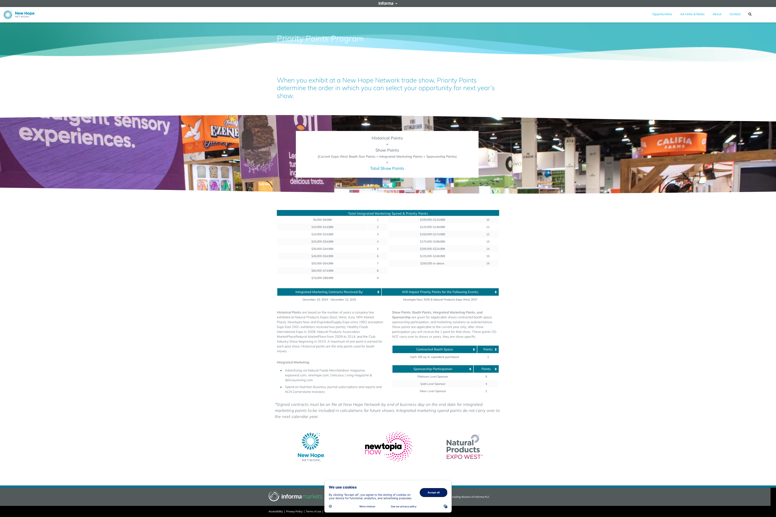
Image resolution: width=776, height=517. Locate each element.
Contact (735, 14)
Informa (388, 3)
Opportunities (662, 14)
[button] (750, 14)
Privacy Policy (294, 511)
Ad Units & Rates (692, 14)
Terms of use (313, 511)
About (717, 14)
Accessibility (276, 511)
